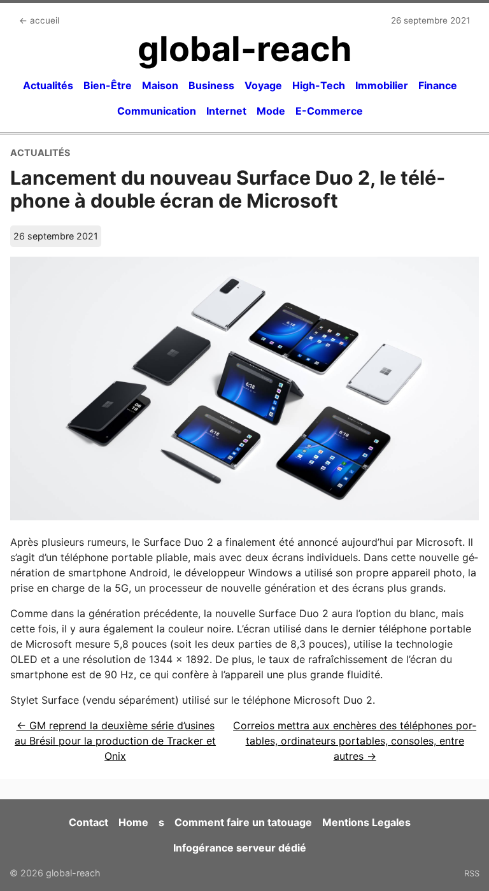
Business (211, 85)
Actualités (48, 85)
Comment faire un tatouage (243, 822)
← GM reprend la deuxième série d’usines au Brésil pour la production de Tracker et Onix (115, 740)
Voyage (263, 85)
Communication (156, 110)
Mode (271, 110)
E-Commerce (329, 110)
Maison (160, 85)
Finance (437, 85)
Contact (88, 822)
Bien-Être (107, 85)
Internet (226, 110)
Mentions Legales (366, 822)
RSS (471, 873)
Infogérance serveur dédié (239, 847)
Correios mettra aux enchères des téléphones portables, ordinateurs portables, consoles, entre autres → (354, 740)
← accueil (39, 20)
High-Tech (318, 85)
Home (133, 822)
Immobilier (381, 85)
